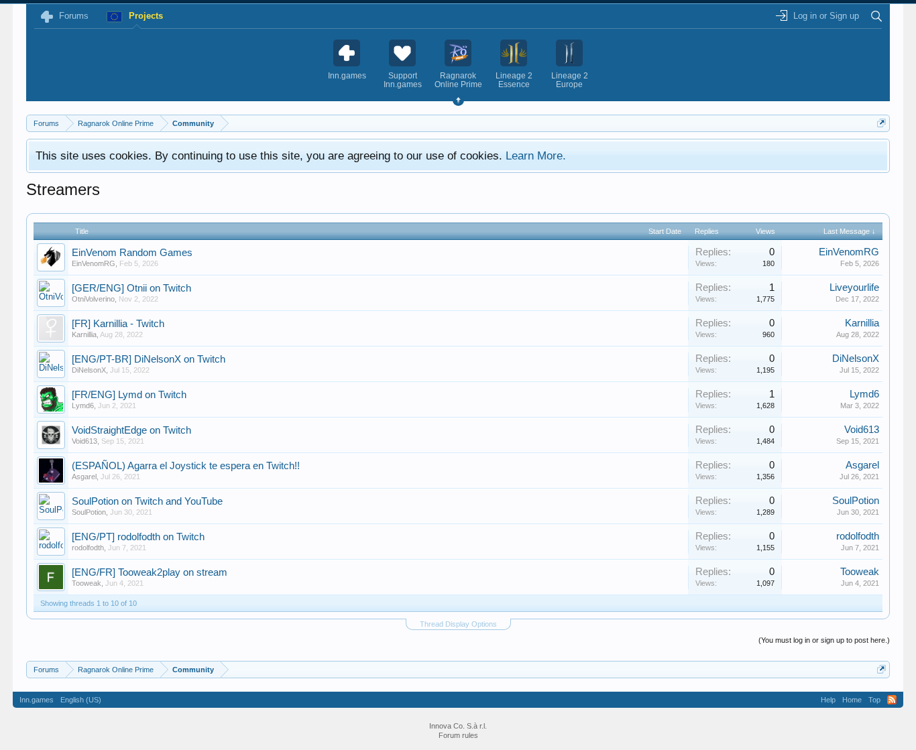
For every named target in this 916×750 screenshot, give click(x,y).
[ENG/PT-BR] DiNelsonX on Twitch (148, 359)
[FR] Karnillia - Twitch (118, 323)
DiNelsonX (89, 370)
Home (852, 700)
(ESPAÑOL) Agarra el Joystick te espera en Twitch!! (186, 465)
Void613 (84, 441)
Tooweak (86, 583)
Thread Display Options (458, 624)
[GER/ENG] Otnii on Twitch (131, 288)
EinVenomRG (93, 263)
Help (828, 700)
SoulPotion (89, 512)
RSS (892, 699)
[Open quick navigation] (881, 123)
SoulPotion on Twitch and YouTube (147, 501)
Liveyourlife (854, 287)
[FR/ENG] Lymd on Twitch (129, 394)
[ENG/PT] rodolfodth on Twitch (138, 537)
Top (874, 700)
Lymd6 (83, 405)
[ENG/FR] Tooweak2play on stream (149, 572)
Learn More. (536, 155)
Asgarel (84, 477)
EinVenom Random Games (132, 252)
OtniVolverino (93, 299)
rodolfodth (88, 548)
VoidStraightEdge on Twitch (131, 430)
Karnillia (84, 334)
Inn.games (36, 700)
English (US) (80, 700)
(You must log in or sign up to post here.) (824, 640)
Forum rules (458, 735)
